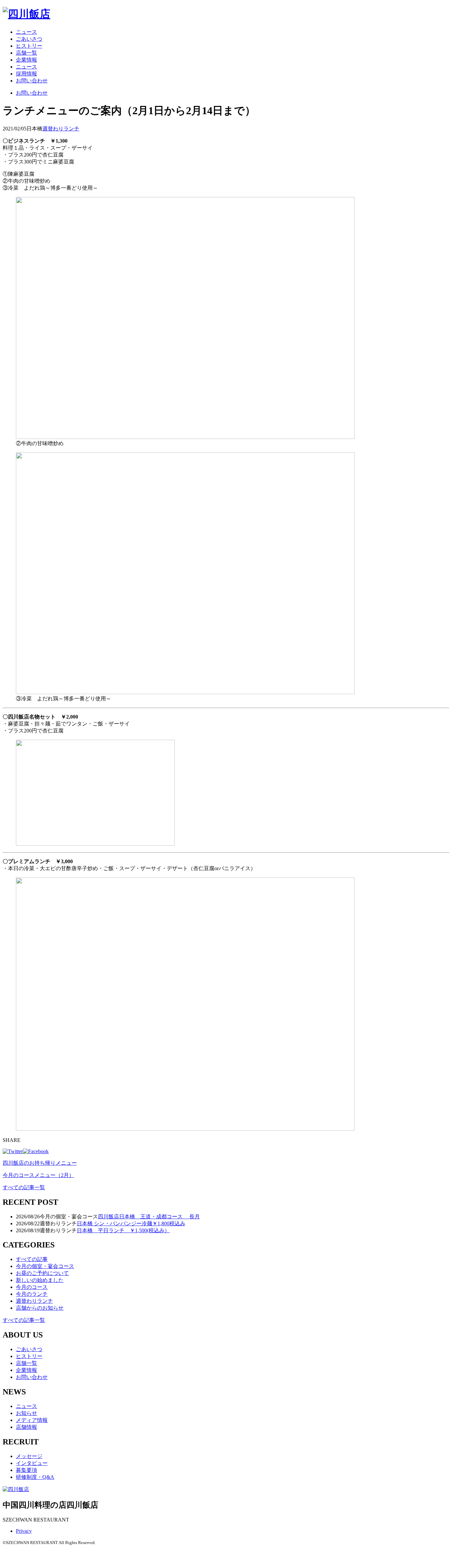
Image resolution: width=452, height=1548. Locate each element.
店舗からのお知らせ (40, 1308)
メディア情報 (32, 1420)
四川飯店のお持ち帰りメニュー (40, 1163)
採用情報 (26, 73)
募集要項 (26, 1470)
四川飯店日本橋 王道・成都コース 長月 (149, 1216)
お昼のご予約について (42, 1273)
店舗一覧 (26, 53)
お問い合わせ (32, 80)
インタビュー (32, 1463)
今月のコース (32, 1287)
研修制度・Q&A (35, 1477)
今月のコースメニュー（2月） (38, 1175)
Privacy (24, 1531)
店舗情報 (26, 1427)
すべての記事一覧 (24, 1187)
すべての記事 (32, 1259)
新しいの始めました (40, 1280)
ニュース (26, 32)
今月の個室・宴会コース (45, 1266)
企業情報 (26, 60)
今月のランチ (32, 1294)
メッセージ (29, 1456)
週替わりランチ (60, 128)
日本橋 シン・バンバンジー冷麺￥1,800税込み (131, 1223)
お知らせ (26, 1413)
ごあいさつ (29, 39)
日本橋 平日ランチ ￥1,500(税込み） (123, 1230)
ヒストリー (29, 46)
